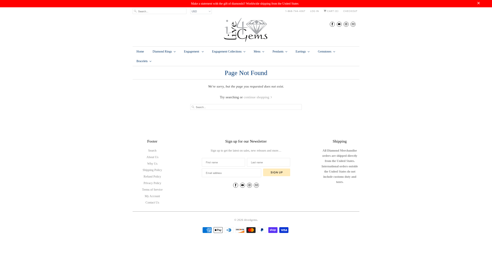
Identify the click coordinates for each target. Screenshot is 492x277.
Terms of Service (152, 189)
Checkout (350, 11)
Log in (314, 11)
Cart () (332, 11)
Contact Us (152, 202)
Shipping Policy (152, 170)
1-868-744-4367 (295, 11)
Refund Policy (152, 176)
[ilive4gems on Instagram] (346, 24)
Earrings (301, 51)
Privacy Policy (152, 183)
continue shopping (257, 97)
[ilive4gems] (246, 30)
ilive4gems (250, 219)
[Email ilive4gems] (353, 24)
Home (140, 51)
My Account (152, 196)
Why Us (152, 163)
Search (152, 150)
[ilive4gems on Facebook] (332, 24)
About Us (152, 157)
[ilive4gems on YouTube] (339, 24)
